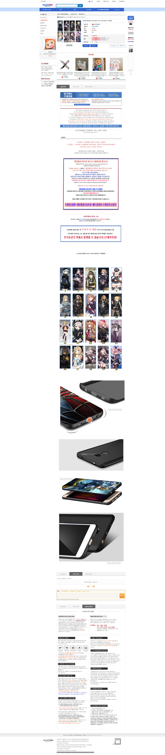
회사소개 (65, 735)
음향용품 (42, 22)
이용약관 (70, 735)
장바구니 (94, 45)
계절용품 (42, 30)
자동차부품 (42, 28)
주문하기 (86, 45)
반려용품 (88, 9)
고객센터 (84, 735)
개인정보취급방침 (77, 735)
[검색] (80, 6)
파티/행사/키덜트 (46, 9)
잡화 (75, 9)
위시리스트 (113, 45)
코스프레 (117, 9)
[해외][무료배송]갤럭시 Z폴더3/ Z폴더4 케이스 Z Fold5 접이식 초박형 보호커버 (65, 74)
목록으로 (122, 45)
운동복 (41, 33)
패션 (60, 9)
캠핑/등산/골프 (43, 25)
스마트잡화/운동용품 (103, 9)
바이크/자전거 (43, 17)
